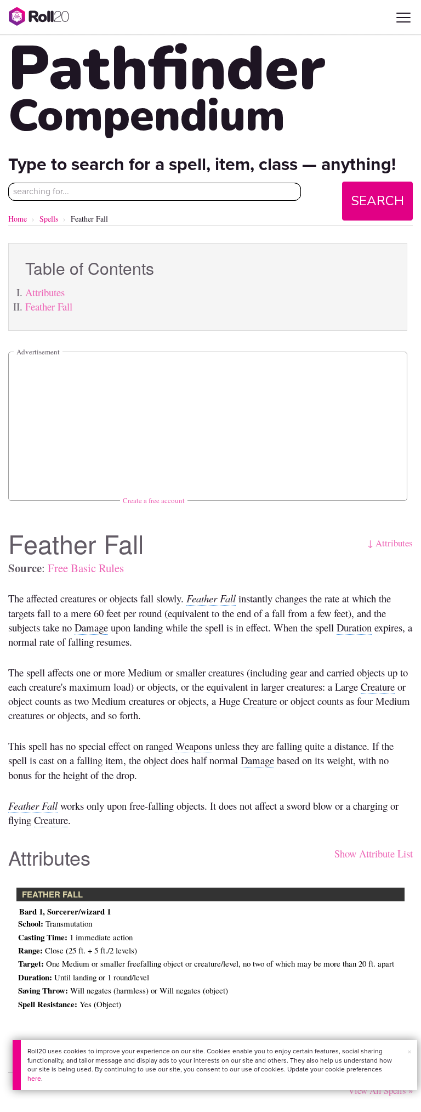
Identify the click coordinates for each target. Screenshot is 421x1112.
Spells (48, 218)
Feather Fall (48, 306)
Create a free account (154, 500)
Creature (378, 686)
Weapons (193, 746)
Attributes (45, 292)
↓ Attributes (390, 543)
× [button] (409, 1052)
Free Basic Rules (86, 567)
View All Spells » (380, 1090)
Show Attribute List (373, 853)
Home (17, 218)
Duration (354, 627)
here (34, 1078)
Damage (91, 627)
